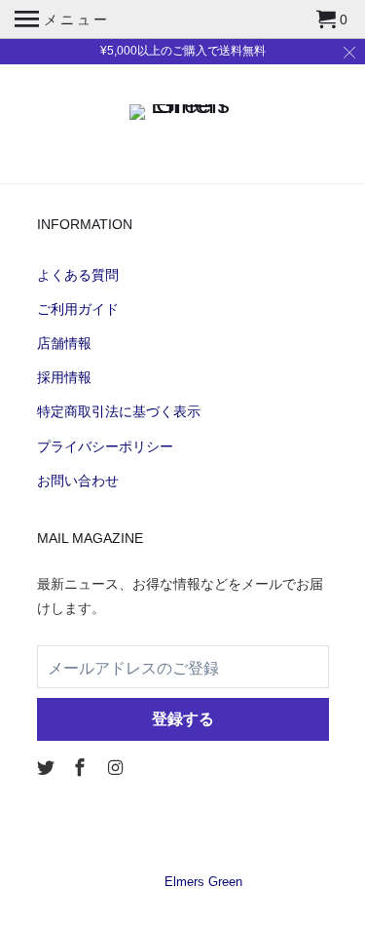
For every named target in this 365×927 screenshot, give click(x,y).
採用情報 (64, 377)
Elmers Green (203, 881)
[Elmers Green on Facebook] (81, 768)
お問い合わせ (78, 480)
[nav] (62, 19)
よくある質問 (78, 275)
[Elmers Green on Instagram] (117, 768)
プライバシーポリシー (105, 446)
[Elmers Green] (183, 107)
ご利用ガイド (78, 309)
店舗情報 (64, 343)
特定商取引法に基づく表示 (119, 411)
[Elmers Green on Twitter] (47, 768)
